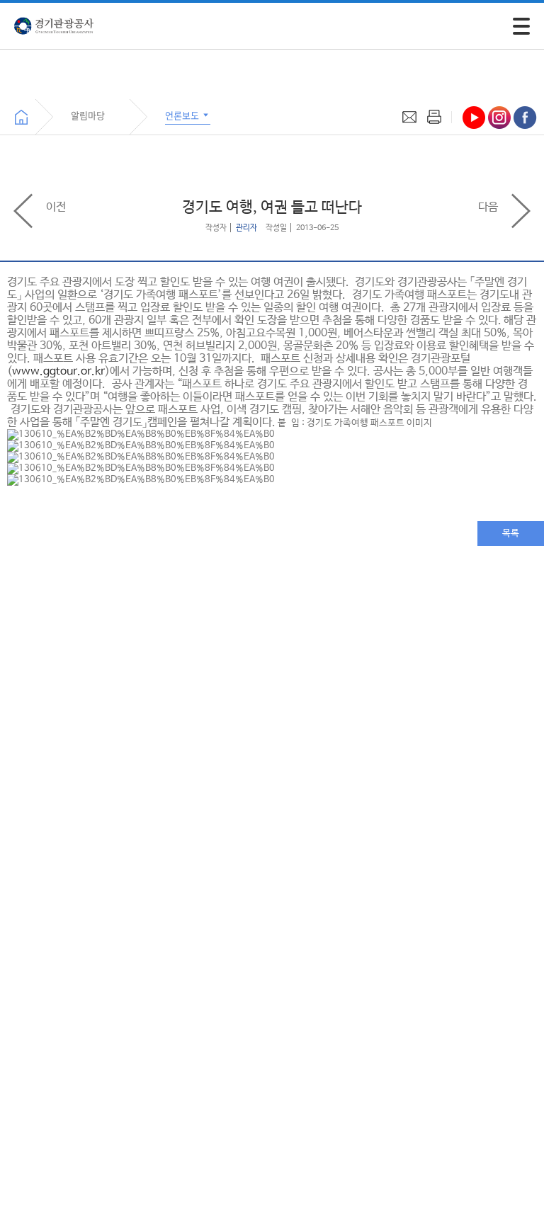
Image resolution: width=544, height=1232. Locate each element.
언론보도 (183, 115)
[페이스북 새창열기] (525, 117)
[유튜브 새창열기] (474, 117)
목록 (510, 533)
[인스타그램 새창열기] (499, 117)
